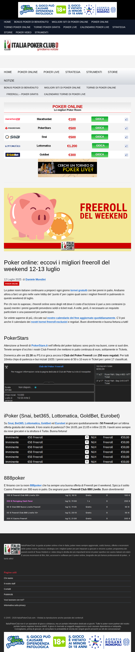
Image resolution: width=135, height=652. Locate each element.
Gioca (99, 119)
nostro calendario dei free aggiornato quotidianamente (81, 318)
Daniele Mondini (36, 279)
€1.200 (72, 146)
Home (7, 22)
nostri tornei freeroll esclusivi (49, 321)
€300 (72, 155)
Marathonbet (44, 119)
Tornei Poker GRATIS (47, 27)
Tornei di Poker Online (101, 87)
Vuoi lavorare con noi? (14, 600)
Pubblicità (8, 594)
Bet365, (19, 423)
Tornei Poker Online (17, 27)
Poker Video (23, 32)
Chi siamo (8, 578)
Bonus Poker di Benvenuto (31, 22)
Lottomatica (44, 145)
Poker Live (70, 27)
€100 (72, 119)
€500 (72, 128)
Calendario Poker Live (94, 27)
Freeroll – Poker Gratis (22, 94)
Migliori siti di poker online (70, 22)
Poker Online (99, 22)
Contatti (7, 589)
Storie (8, 32)
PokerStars (44, 128)
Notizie (9, 80)
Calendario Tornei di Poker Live (64, 94)
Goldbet (44, 154)
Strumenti (41, 32)
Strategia (118, 27)
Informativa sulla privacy (15, 605)
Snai (44, 136)
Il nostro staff (9, 583)
